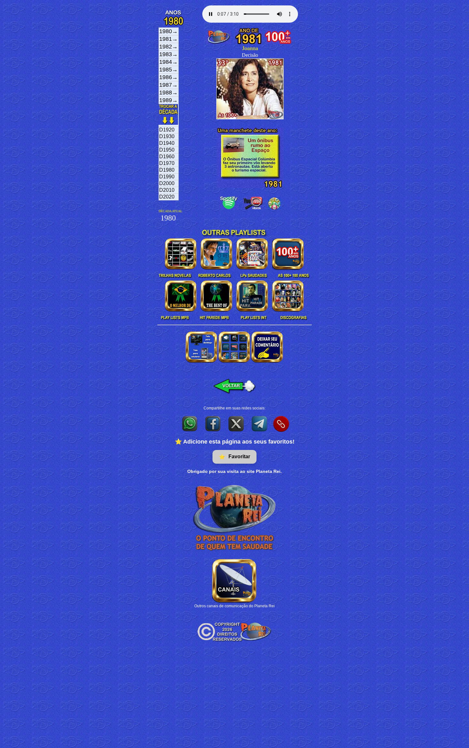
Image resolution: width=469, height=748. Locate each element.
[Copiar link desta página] (281, 424)
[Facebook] (213, 423)
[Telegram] (260, 423)
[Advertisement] (234, 700)
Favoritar (234, 457)
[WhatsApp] (190, 423)
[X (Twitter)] (237, 423)
